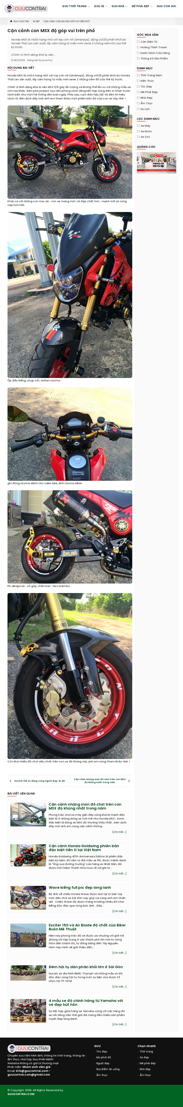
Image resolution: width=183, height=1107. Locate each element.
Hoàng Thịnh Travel (154, 47)
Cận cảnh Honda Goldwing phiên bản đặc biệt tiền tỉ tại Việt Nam (84, 848)
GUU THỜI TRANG (74, 6)
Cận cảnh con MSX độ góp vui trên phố (66, 21)
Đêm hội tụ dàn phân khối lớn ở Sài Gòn (86, 967)
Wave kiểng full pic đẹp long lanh (80, 888)
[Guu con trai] (26, 8)
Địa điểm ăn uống (108, 1069)
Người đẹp (103, 1063)
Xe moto (146, 131)
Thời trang (146, 1051)
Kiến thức (147, 81)
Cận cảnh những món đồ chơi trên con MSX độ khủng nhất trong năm (100, 781)
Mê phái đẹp (149, 92)
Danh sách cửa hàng (155, 53)
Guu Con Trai (21, 21)
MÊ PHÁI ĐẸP (140, 6)
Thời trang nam (151, 75)
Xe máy (145, 126)
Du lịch (145, 109)
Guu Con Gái (166, 6)
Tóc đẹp (146, 86)
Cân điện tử (149, 42)
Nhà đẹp (147, 98)
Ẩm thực (147, 103)
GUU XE (99, 6)
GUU (97, 1046)
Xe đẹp (36, 21)
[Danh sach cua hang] (156, 162)
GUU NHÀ (118, 6)
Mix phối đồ (103, 1057)
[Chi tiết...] (119, 832)
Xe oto (145, 137)
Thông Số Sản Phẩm (154, 58)
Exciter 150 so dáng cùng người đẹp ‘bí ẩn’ (40, 781)
